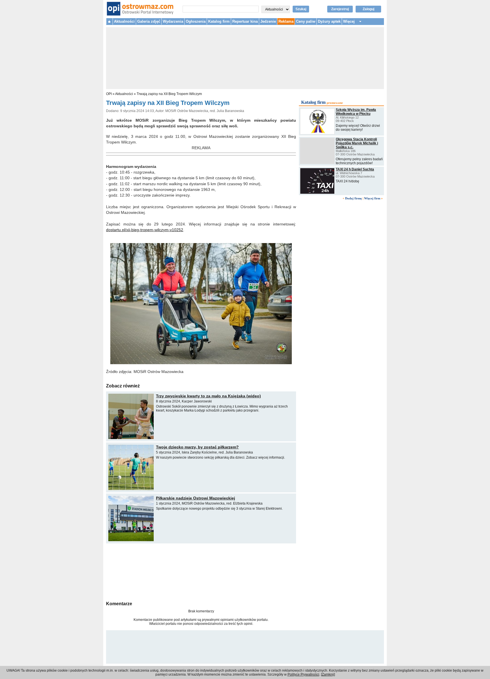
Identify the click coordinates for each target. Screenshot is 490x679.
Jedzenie (268, 21)
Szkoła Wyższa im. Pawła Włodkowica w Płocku (356, 112)
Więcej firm (372, 198)
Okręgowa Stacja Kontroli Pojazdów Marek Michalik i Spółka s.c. (357, 143)
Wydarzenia (173, 21)
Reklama (285, 21)
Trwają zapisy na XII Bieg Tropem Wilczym (169, 94)
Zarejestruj (340, 9)
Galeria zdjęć (148, 21)
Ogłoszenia (196, 21)
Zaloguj (368, 9)
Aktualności (124, 21)
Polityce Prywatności (303, 674)
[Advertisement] (201, 571)
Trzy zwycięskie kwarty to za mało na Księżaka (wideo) (208, 396)
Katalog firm (219, 21)
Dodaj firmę (353, 198)
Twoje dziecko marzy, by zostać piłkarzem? (197, 447)
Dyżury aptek (329, 21)
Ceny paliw (305, 21)
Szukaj (300, 9)
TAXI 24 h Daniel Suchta (355, 169)
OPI (109, 94)
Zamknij (328, 674)
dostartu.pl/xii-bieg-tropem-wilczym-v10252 (144, 229)
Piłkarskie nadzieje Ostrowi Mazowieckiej (195, 498)
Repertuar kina (245, 21)
